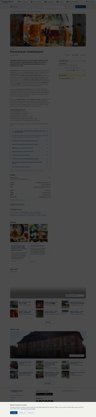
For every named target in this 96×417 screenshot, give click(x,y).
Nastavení (30, 412)
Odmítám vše (22, 412)
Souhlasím (13, 412)
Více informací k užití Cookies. (28, 408)
